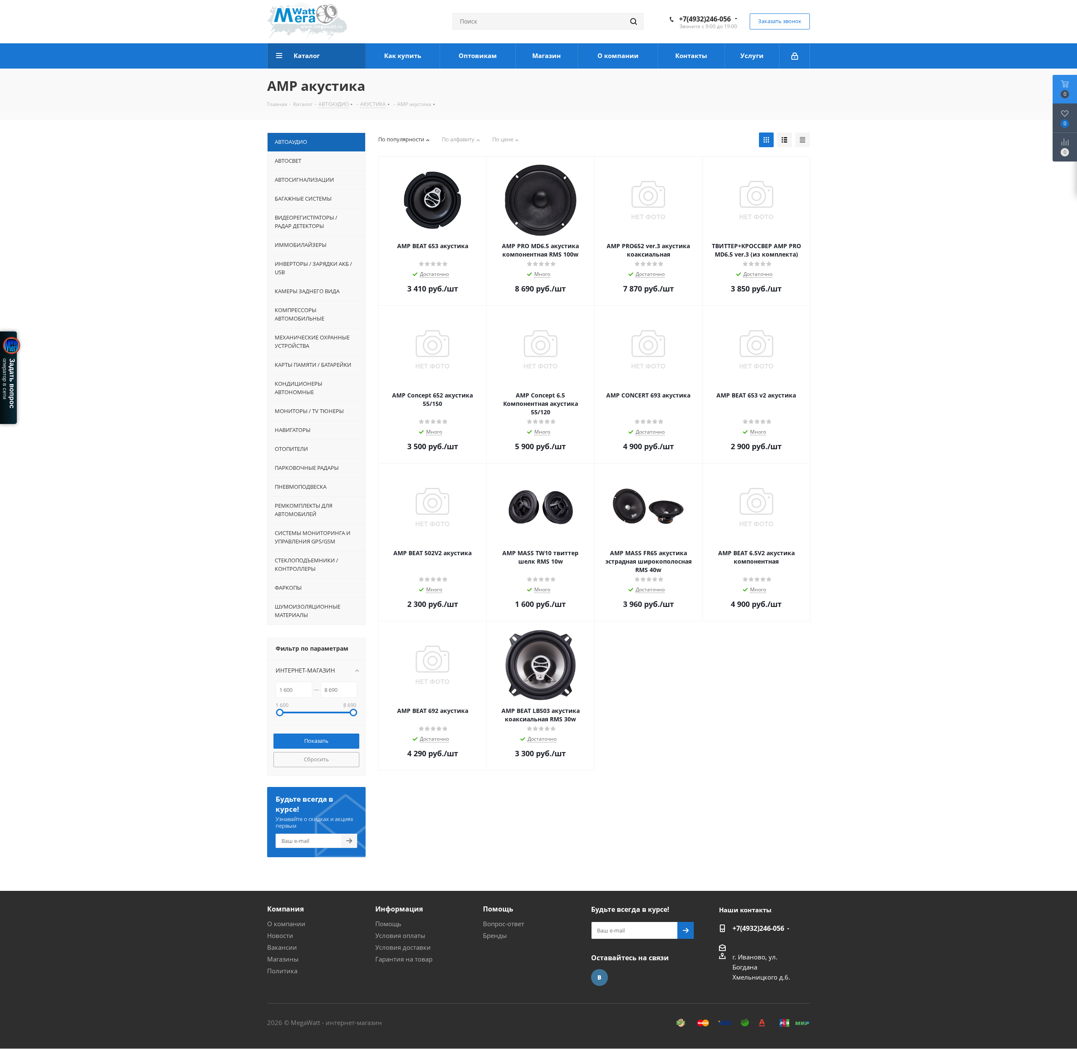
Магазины (283, 959)
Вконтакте (599, 977)
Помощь (388, 923)
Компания (285, 909)
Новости (280, 935)
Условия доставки (403, 947)
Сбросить (316, 759)
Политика (282, 971)
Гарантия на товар (403, 959)
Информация (399, 909)
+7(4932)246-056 (705, 19)
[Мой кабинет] (794, 56)
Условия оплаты (400, 935)
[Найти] (633, 21)
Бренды (495, 935)
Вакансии (282, 947)
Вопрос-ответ (503, 923)
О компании (286, 923)
